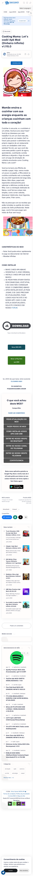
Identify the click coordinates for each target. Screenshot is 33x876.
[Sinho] (8, 52)
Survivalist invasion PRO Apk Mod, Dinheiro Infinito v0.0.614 (13, 604)
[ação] (15, 704)
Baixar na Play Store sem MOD (16, 360)
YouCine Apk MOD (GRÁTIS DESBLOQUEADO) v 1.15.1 (15, 679)
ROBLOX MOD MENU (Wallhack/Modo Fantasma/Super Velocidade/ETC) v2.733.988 (17, 755)
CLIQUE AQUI (22, 20)
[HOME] (5, 11)
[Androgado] (14, 804)
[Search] (24, 2)
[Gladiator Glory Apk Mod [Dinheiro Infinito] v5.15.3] (26, 576)
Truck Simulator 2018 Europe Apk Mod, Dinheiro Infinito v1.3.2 (13, 533)
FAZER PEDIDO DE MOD (16, 427)
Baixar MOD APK (16, 347)
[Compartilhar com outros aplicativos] (26, 517)
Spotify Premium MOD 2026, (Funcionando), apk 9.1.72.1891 (16, 671)
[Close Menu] (28, 21)
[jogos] (19, 684)
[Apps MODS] (21, 11)
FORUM (14, 308)
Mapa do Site (21, 796)
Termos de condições (9, 794)
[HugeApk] (10, 804)
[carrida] (16, 684)
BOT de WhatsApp (9, 23)
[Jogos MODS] (12, 11)
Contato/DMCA (12, 796)
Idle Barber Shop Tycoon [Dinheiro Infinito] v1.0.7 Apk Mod (13, 561)
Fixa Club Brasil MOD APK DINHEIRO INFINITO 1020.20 (15, 688)
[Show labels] (9, 778)
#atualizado (6, 509)
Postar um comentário (16, 626)
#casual (14, 509)
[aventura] (23, 750)
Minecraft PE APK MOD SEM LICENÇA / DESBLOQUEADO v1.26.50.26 (15, 709)
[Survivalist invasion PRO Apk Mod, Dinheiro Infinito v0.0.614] (26, 604)
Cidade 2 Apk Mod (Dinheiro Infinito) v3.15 (13, 547)
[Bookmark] (27, 2)
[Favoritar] (25, 54)
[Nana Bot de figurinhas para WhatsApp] (18, 804)
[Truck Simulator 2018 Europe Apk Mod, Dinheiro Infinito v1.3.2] (26, 533)
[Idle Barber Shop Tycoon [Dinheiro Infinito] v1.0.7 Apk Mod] (26, 561)
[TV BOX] (28, 11)
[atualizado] (23, 667)
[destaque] (22, 693)
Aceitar (11, 870)
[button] (30, 2)
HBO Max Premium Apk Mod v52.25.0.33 (13, 590)
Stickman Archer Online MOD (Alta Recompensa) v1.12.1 (17, 745)
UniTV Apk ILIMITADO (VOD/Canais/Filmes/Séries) (15, 719)
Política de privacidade (22, 794)
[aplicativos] (17, 667)
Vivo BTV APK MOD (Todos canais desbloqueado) (17, 728)
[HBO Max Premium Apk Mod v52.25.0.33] (26, 591)
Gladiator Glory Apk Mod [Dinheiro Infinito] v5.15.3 (13, 576)
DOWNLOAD (17, 63)
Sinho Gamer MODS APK (18, 791)
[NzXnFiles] (23, 804)
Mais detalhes (24, 870)
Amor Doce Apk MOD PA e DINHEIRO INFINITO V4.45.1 (15, 736)
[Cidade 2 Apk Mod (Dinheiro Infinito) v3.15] (26, 548)
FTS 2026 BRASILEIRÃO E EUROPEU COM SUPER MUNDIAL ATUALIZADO (17, 698)
